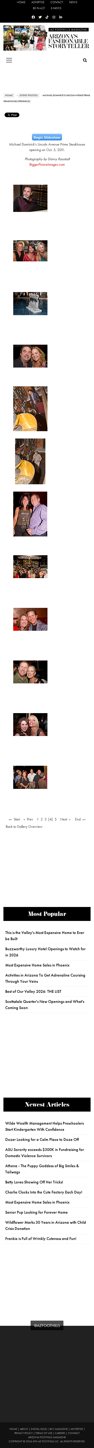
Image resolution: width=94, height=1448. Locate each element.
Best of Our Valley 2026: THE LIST (33, 991)
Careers (60, 1433)
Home (21, 2)
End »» (80, 819)
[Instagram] (53, 17)
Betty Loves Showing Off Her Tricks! (34, 1182)
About (24, 1429)
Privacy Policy (23, 1433)
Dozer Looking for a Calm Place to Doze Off (42, 1139)
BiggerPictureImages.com (47, 164)
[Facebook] (33, 17)
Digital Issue (39, 1429)
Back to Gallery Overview (24, 826)
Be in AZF (39, 8)
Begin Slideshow (47, 137)
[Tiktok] (47, 17)
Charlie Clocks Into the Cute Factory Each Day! (43, 1192)
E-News (56, 8)
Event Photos (29, 95)
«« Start (14, 819)
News (73, 2)
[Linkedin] (60, 17)
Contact (56, 2)
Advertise (37, 2)
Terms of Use (43, 1433)
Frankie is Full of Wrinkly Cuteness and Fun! (40, 1238)
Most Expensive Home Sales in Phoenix (37, 965)
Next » (65, 819)
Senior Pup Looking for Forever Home (36, 1212)
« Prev (28, 819)
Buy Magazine (59, 1429)
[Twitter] (40, 17)
